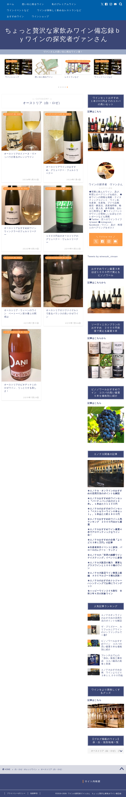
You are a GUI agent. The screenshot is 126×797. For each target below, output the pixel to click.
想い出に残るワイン (33, 4)
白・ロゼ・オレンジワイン (26, 769)
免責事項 (34, 793)
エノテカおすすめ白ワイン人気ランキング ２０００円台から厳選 (105, 522)
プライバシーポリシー (16, 793)
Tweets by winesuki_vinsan (103, 256)
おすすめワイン (15, 16)
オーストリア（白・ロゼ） (52, 769)
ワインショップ (40, 16)
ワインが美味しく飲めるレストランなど (59, 10)
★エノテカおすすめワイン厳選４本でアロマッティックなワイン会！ (105, 532)
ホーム (10, 4)
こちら (97, 111)
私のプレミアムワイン (64, 4)
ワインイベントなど (18, 10)
